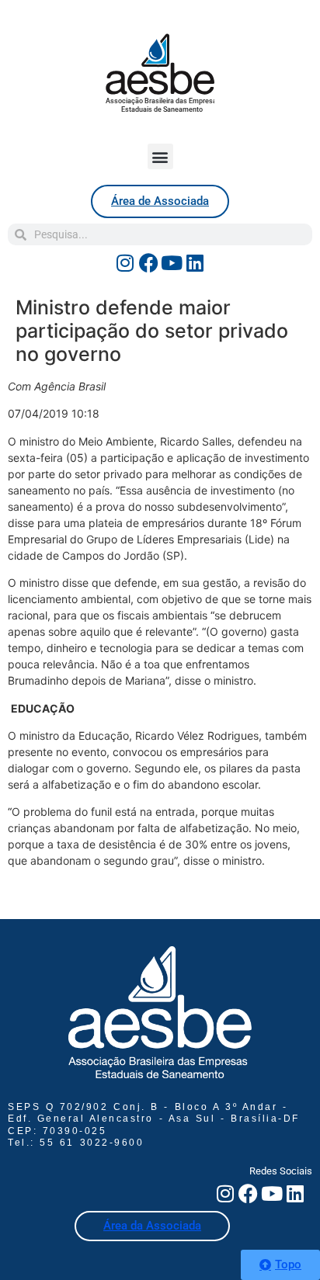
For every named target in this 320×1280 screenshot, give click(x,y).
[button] (160, 156)
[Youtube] (171, 262)
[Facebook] (148, 262)
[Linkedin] (195, 262)
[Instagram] (125, 262)
